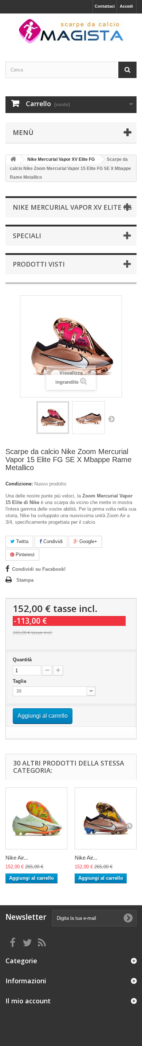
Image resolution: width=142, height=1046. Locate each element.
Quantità (22, 659)
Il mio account (28, 1000)
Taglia (20, 681)
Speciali (27, 235)
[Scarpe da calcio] (71, 31)
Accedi (126, 6)
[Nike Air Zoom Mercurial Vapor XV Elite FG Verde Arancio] (36, 818)
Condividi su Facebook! (39, 569)
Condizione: (19, 484)
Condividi (52, 541)
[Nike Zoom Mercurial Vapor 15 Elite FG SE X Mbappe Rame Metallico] (53, 418)
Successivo (111, 418)
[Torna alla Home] (13, 159)
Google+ (87, 541)
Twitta (21, 541)
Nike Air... (16, 858)
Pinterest (24, 554)
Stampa (24, 580)
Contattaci (105, 6)
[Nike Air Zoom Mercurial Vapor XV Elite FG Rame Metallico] (106, 818)
